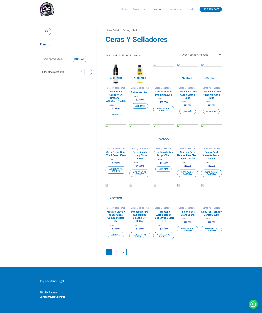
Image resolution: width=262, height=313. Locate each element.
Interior (174, 9)
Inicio (108, 30)
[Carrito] (45, 31)
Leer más (116, 114)
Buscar (79, 59)
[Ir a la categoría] (89, 72)
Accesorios (139, 9)
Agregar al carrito (163, 109)
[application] (146, 9)
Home (124, 9)
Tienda (190, 9)
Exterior (157, 9)
